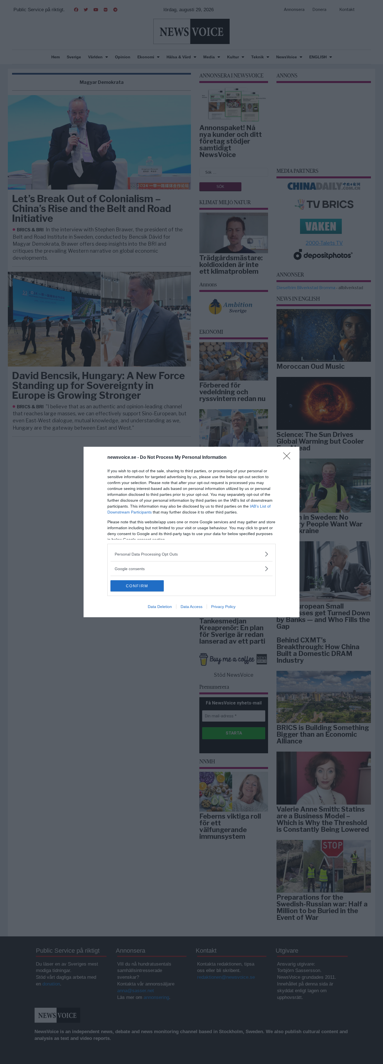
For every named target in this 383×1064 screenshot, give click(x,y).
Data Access (191, 606)
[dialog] (191, 532)
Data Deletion (160, 606)
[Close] (288, 457)
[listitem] (191, 554)
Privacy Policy (223, 606)
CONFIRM (137, 586)
